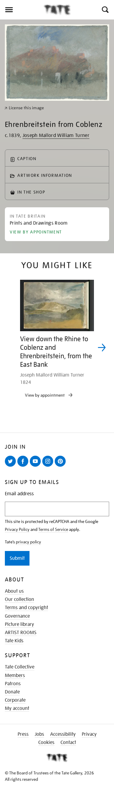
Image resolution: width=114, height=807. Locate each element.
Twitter (11, 466)
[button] (105, 10)
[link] (24, 108)
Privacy (89, 734)
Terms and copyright (26, 608)
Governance (17, 616)
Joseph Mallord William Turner (55, 135)
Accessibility (63, 734)
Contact (68, 742)
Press (23, 734)
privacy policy (28, 542)
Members (15, 675)
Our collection (19, 599)
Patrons (13, 684)
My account (17, 708)
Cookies (46, 742)
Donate (12, 692)
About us (14, 591)
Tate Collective (19, 667)
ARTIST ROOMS (20, 633)
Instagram (49, 466)
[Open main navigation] (21, 9)
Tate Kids (14, 641)
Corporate (15, 700)
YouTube (36, 466)
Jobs (39, 734)
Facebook (24, 466)
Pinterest (61, 466)
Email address (19, 494)
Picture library (19, 624)
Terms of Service (53, 529)
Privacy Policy (17, 529)
